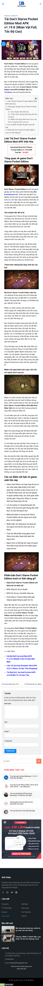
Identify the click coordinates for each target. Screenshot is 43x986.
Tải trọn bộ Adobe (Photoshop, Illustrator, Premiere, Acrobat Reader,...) (21, 794)
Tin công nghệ (6, 908)
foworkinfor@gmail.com (18, 963)
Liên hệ (24, 916)
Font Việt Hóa (26, 912)
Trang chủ (5, 904)
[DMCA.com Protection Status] (6, 984)
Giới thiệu (25, 904)
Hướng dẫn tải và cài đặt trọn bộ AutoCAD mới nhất (21, 803)
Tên (6, 722)
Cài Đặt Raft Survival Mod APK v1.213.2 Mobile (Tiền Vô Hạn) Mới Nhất (21, 659)
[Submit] (38, 761)
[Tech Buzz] (21, 4)
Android (7, 16)
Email (6, 731)
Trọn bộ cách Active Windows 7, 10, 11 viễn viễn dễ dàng (23, 777)
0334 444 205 (21, 969)
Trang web (8, 741)
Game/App (14, 16)
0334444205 (9, 959)
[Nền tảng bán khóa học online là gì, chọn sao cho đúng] (21, 933)
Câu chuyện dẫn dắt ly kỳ (20, 112)
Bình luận (7, 703)
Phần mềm (25, 908)
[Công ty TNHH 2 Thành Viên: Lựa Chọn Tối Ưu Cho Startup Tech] (21, 941)
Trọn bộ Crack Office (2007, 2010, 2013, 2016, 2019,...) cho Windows (24, 785)
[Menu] (3, 3)
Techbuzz (8, 92)
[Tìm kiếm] (40, 4)
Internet (4, 912)
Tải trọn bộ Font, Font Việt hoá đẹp (22, 811)
